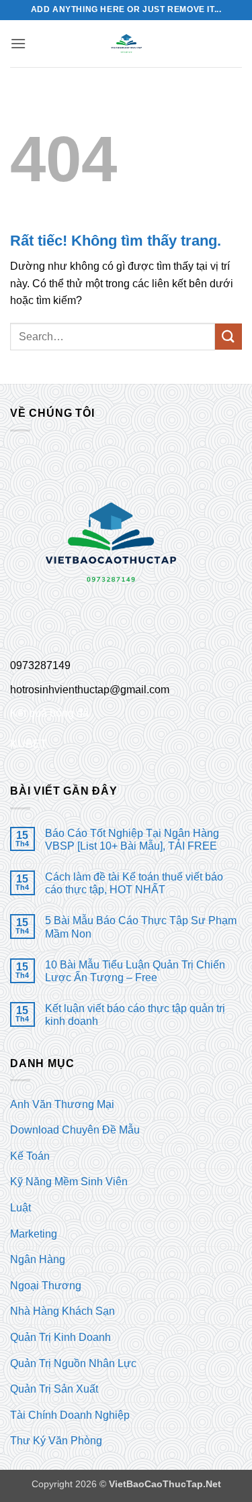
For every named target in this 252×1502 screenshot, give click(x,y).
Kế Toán (30, 1156)
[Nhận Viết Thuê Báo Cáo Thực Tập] (126, 43)
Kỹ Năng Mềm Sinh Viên (69, 1181)
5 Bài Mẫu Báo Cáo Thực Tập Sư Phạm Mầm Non (141, 927)
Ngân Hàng (37, 1259)
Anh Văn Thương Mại (62, 1104)
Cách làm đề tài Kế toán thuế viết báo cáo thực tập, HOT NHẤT (134, 883)
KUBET (28, 744)
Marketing (33, 1234)
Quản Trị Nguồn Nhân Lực (73, 1363)
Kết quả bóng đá (49, 713)
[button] (18, 43)
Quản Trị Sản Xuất (54, 1389)
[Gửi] (228, 336)
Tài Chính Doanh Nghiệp (70, 1415)
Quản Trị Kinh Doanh (60, 1337)
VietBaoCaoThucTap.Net (165, 1484)
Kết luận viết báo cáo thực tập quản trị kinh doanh (135, 1015)
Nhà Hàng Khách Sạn (62, 1311)
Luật (20, 1207)
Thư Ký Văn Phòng (56, 1440)
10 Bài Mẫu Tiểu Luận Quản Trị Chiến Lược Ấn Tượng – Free (135, 971)
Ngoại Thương (45, 1285)
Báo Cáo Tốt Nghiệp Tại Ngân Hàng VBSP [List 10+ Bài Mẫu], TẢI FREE (132, 840)
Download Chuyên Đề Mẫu (75, 1130)
